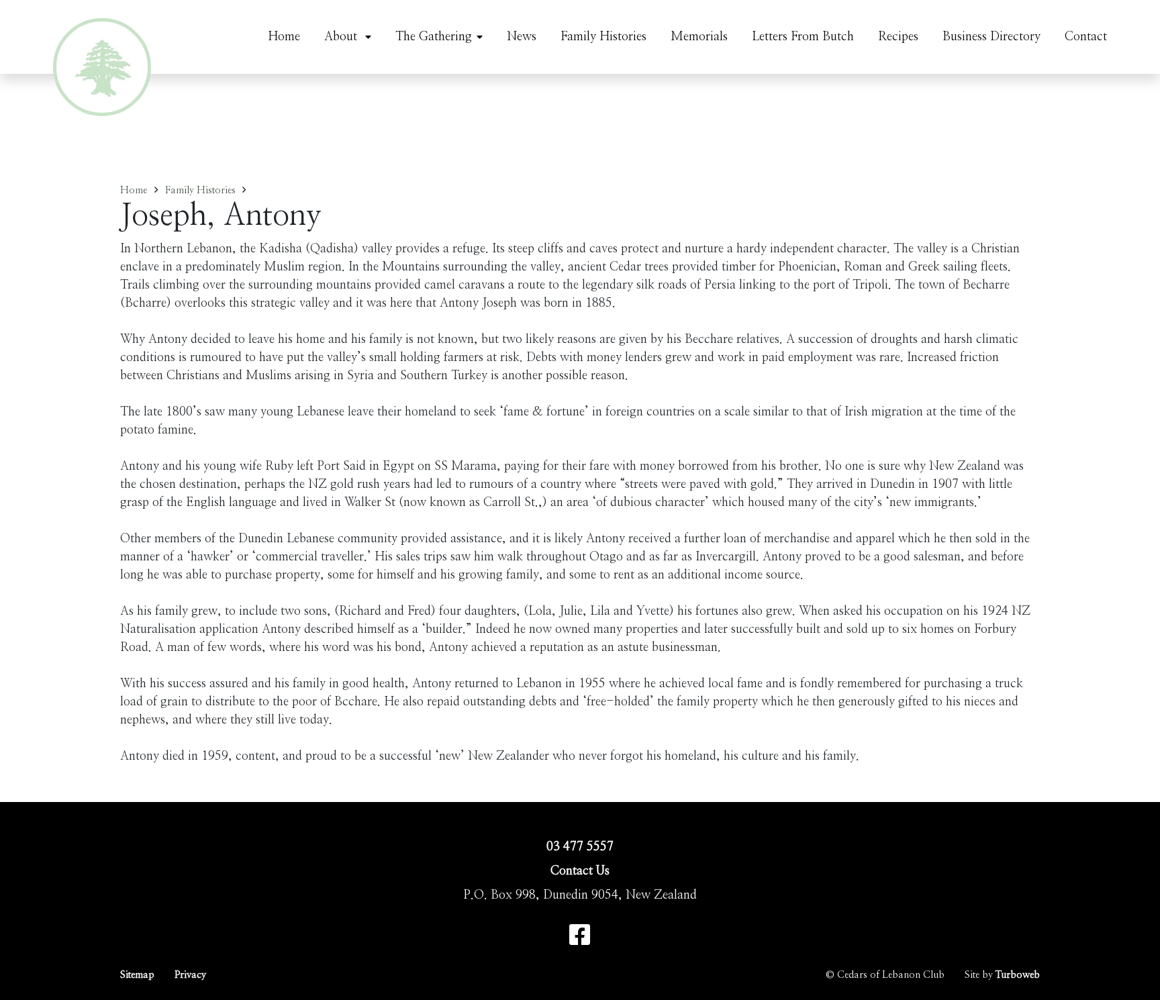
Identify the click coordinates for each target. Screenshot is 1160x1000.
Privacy (190, 975)
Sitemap (137, 975)
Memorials (699, 37)
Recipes (898, 37)
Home (284, 37)
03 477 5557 (580, 847)
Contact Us (580, 871)
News (521, 37)
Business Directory (991, 37)
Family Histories (603, 37)
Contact (1086, 37)
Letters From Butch (803, 37)
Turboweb (1018, 975)
